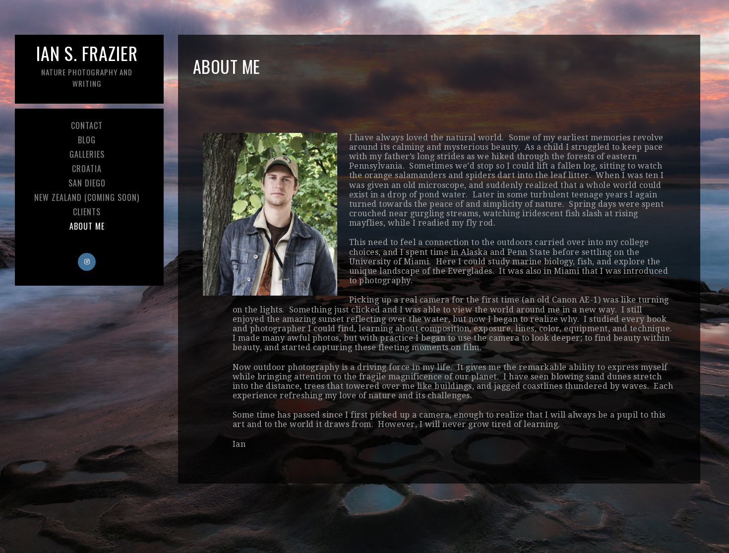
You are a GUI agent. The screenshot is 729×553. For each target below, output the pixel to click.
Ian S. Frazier (87, 64)
